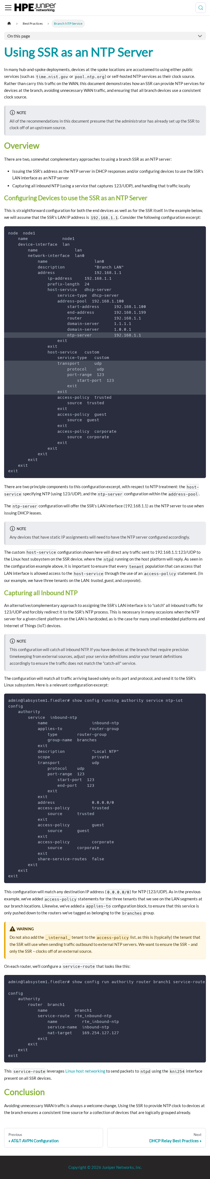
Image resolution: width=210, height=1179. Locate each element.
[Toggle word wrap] (190, 981)
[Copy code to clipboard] (200, 232)
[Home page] (9, 23)
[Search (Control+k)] (201, 7)
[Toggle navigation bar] (8, 8)
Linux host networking (85, 1070)
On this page (18, 35)
